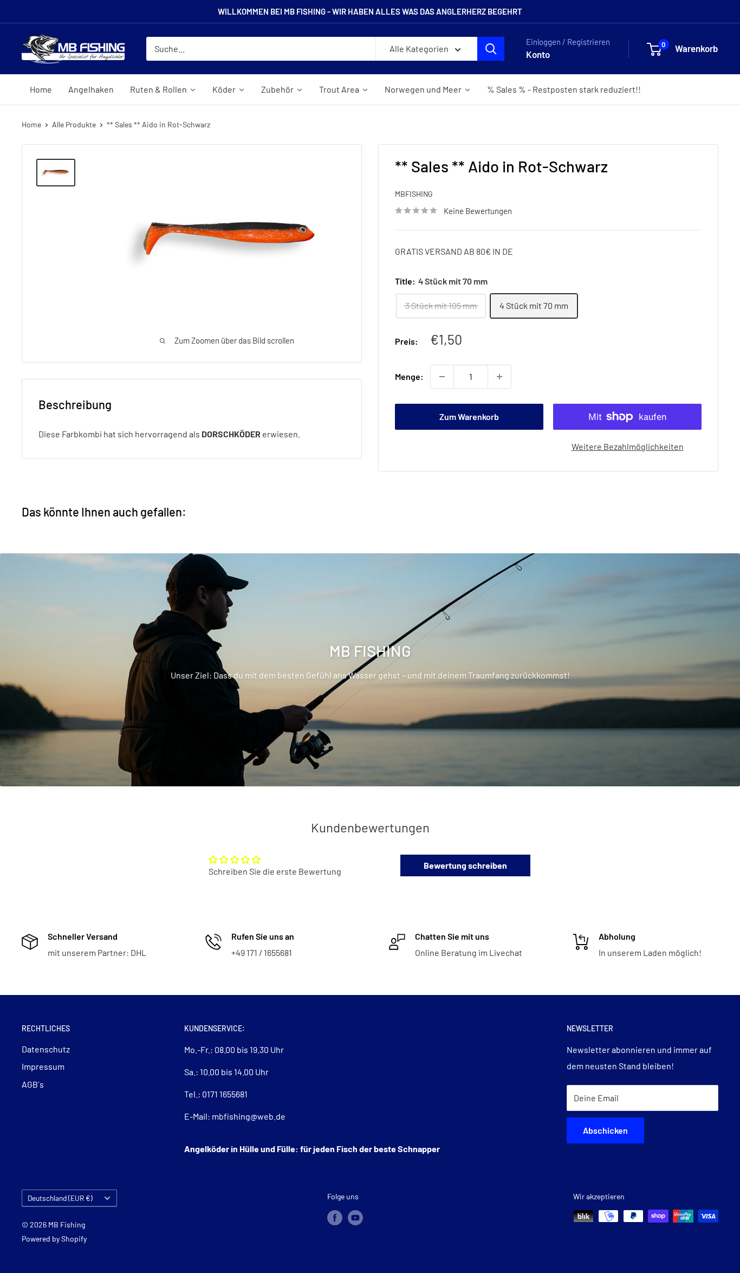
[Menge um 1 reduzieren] (442, 376)
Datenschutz (46, 1049)
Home (31, 124)
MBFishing (414, 193)
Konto (538, 54)
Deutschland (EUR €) (60, 1198)
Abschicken (605, 1130)
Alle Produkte (74, 124)
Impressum (43, 1066)
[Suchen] (490, 49)
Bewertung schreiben (465, 865)
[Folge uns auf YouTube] (355, 1217)
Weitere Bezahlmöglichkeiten (628, 446)
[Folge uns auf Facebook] (334, 1217)
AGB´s (33, 1084)
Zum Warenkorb (469, 416)
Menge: (409, 376)
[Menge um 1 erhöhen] (499, 376)
